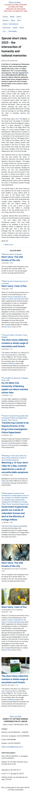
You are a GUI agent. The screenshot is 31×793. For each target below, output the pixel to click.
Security (4, 443)
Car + (4, 31)
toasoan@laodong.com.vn (14, 747)
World (22, 28)
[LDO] (15, 254)
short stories (6, 355)
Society (5, 17)
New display (13, 31)
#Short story (9, 245)
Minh (3, 403)
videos (4, 481)
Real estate (6, 28)
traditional (11, 363)
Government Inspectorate (13, 526)
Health (15, 28)
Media (12, 17)
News (13, 20)
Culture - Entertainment (10, 24)
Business (6, 20)
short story (7, 327)
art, (28, 233)
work (17, 119)
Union (19, 20)
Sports (19, 17)
